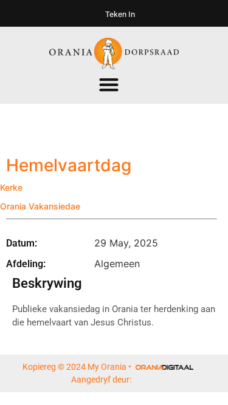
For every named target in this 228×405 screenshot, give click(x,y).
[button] (108, 84)
